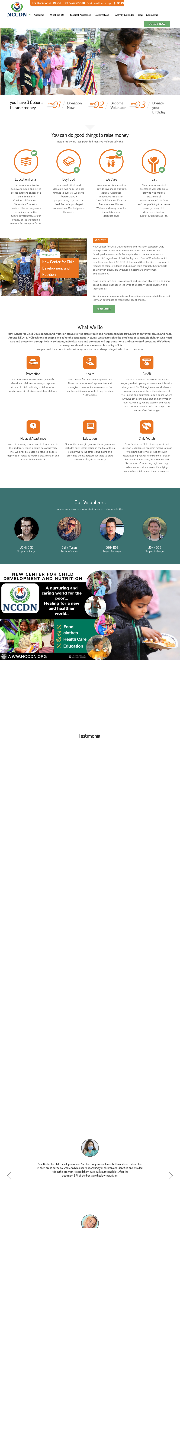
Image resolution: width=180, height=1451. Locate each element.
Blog (140, 14)
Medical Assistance (80, 14)
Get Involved (102, 14)
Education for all (26, 179)
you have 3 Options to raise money (26, 104)
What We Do (57, 14)
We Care (111, 179)
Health (154, 179)
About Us (39, 14)
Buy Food (68, 179)
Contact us (152, 14)
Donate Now (157, 23)
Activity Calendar (124, 14)
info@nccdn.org (102, 3)
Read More (104, 309)
